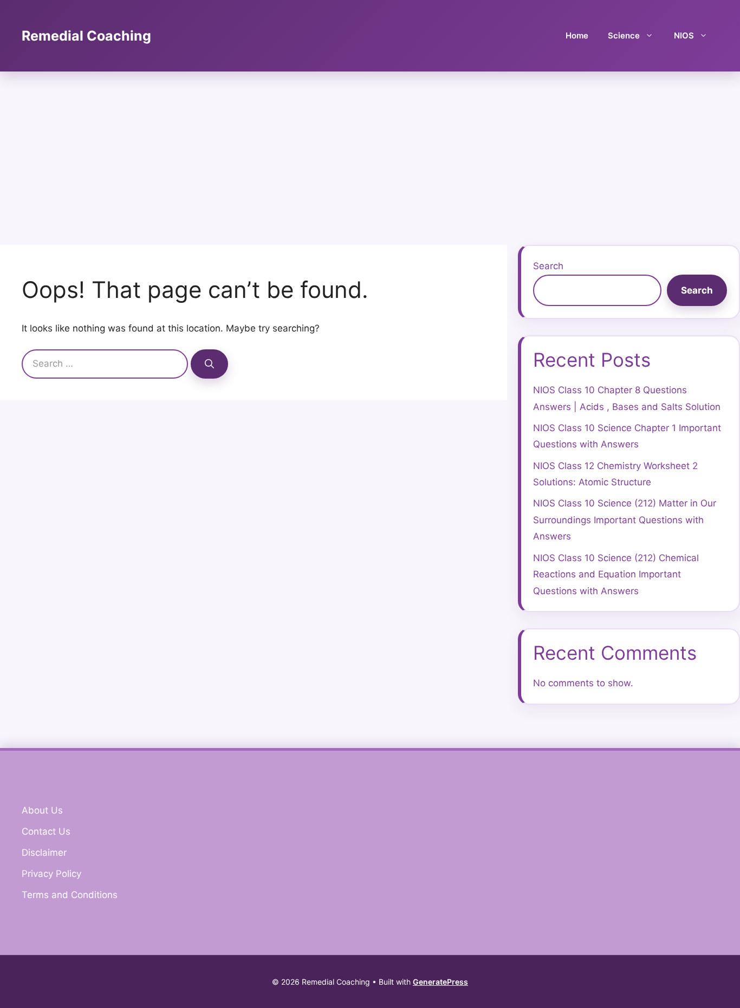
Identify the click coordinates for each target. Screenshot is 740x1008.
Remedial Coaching (86, 36)
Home (577, 35)
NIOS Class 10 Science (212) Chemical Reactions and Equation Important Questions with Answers (616, 574)
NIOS (684, 35)
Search (548, 266)
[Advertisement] (370, 153)
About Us (42, 810)
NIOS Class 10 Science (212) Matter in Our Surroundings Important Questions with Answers (624, 520)
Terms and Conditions (70, 894)
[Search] (209, 364)
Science (624, 35)
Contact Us (46, 831)
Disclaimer (44, 852)
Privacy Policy (51, 873)
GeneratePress (440, 981)
